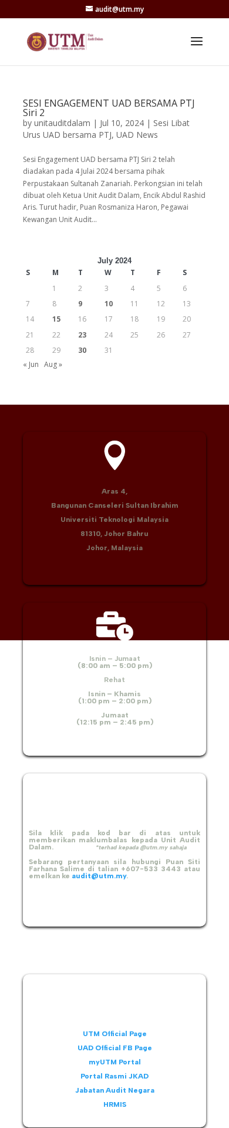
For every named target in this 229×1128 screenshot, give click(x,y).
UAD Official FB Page (115, 1048)
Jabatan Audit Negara (114, 1090)
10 (109, 304)
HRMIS (114, 1104)
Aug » (53, 364)
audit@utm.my (99, 876)
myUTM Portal (115, 1062)
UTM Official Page (115, 1034)
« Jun (31, 364)
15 (56, 319)
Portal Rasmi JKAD (114, 1076)
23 (82, 335)
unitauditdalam (62, 122)
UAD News (137, 134)
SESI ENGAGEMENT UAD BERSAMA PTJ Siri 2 (109, 108)
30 (82, 350)
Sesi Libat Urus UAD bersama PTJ (106, 128)
